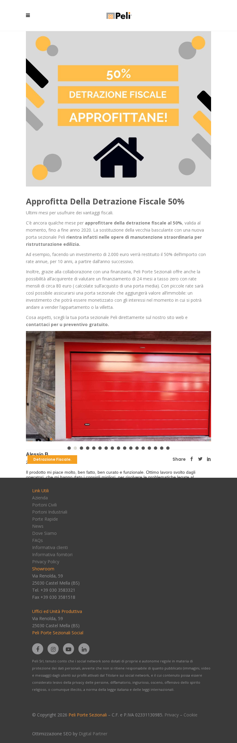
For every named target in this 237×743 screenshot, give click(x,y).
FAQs (37, 540)
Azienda (40, 498)
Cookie (191, 715)
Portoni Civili (44, 505)
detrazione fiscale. (52, 459)
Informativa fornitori (52, 554)
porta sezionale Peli (97, 317)
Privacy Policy (45, 562)
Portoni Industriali (49, 512)
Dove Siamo (44, 533)
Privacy (171, 715)
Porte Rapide (45, 519)
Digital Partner (93, 734)
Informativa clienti (50, 547)
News (38, 526)
